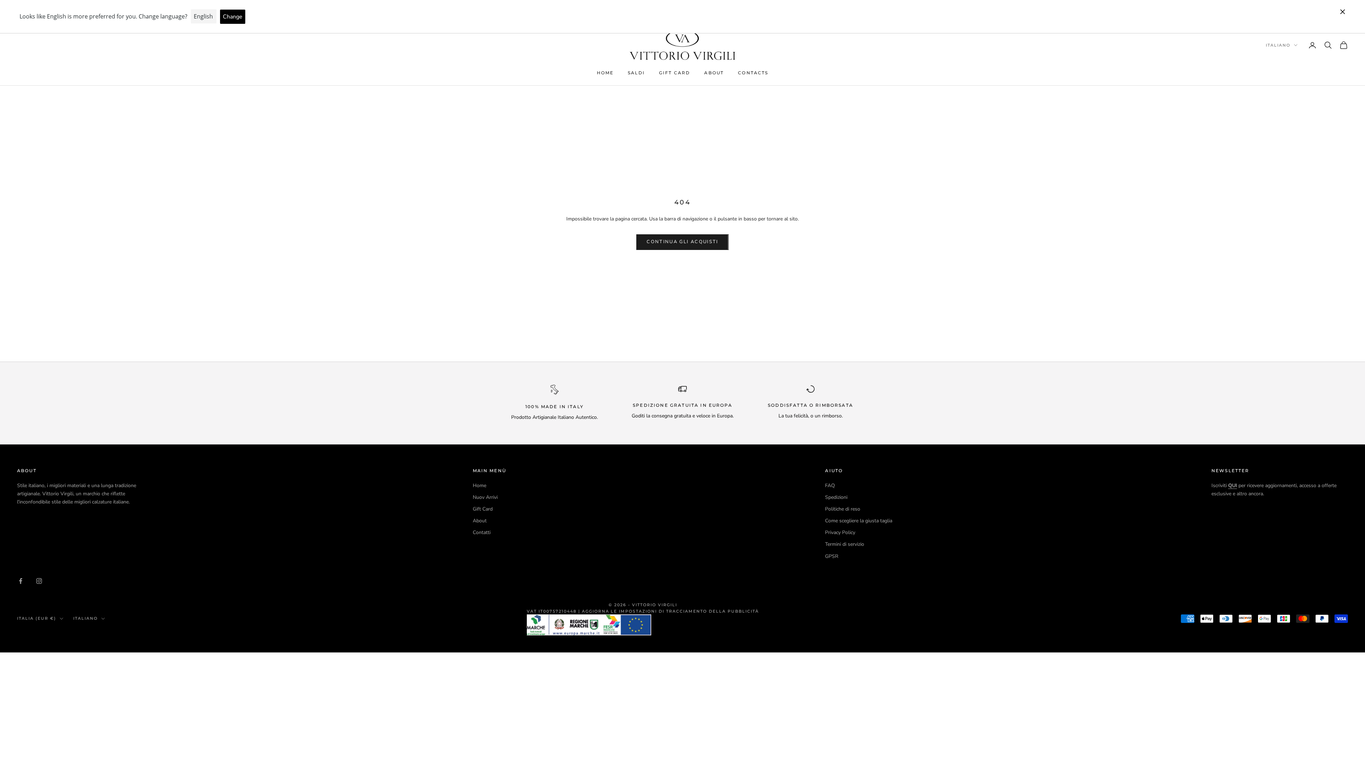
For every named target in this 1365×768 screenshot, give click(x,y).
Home (605, 72)
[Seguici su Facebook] (20, 581)
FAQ (830, 485)
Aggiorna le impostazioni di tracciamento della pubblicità (670, 611)
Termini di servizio (844, 544)
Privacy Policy (840, 532)
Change (232, 17)
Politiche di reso (842, 509)
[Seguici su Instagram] (39, 581)
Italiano (1278, 45)
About (714, 72)
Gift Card (674, 72)
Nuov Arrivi (485, 497)
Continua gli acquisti (682, 242)
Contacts (753, 72)
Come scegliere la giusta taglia (858, 520)
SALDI (636, 72)
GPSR (831, 556)
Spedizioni (836, 497)
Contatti (482, 532)
